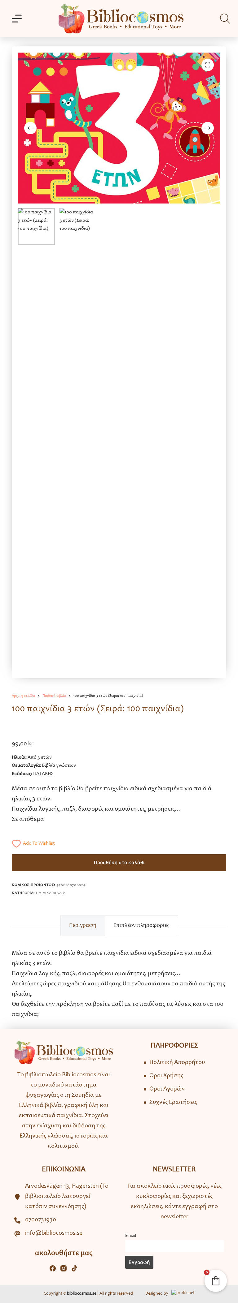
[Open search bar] (225, 19)
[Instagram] (63, 1268)
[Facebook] (53, 1268)
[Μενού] (17, 19)
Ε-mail (130, 1236)
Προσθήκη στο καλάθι (119, 862)
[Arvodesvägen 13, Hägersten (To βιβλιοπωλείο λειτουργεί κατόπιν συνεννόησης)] (63, 1196)
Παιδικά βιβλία (51, 893)
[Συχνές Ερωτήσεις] (170, 1103)
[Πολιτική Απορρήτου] (174, 1063)
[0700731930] (35, 1220)
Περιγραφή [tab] (82, 925)
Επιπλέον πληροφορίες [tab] (141, 925)
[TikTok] (74, 1268)
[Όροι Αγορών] (164, 1089)
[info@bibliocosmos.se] (48, 1233)
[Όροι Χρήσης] (163, 1076)
